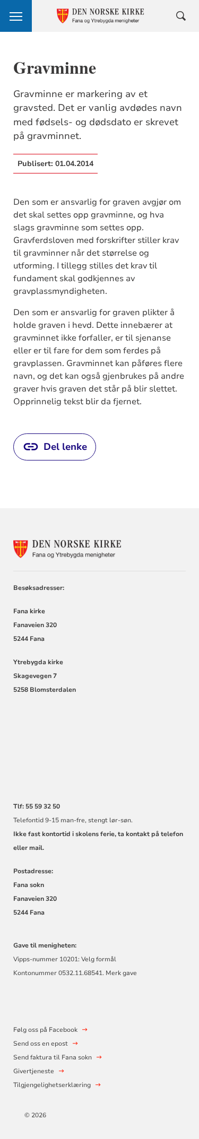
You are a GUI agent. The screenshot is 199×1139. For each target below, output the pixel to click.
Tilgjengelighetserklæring (52, 1085)
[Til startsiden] (71, 547)
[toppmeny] (16, 16)
